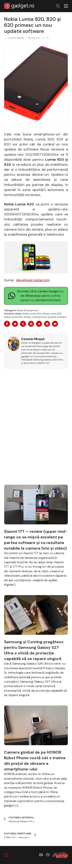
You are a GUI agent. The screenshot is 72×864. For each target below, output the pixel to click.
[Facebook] (7, 324)
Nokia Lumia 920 (13, 317)
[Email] (55, 324)
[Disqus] (36, 429)
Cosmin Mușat (16, 37)
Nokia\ (27, 317)
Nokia (20, 310)
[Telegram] (39, 324)
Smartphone (31, 310)
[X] (23, 324)
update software (56, 317)
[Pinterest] (31, 324)
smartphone (39, 317)
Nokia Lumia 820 (52, 313)
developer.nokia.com (33, 280)
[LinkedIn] (47, 324)
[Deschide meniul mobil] (66, 6)
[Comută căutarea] (58, 6)
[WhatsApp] (15, 324)
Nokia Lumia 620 (32, 313)
